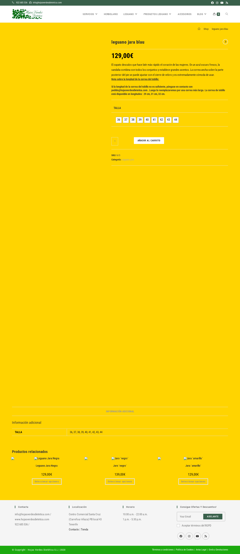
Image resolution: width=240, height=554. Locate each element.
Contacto (74, 529)
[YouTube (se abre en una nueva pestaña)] (222, 3)
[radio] (119, 120)
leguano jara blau (220, 29)
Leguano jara (128, 159)
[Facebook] (180, 536)
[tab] (120, 411)
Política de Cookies (185, 549)
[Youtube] (197, 536)
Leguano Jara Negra (47, 465)
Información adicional (120, 411)
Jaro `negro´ (120, 465)
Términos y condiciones (162, 549)
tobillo (145, 86)
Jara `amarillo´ (193, 465)
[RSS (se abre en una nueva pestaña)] (226, 3)
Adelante (213, 516)
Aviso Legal (201, 549)
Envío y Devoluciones (218, 549)
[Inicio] (199, 29)
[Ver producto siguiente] (225, 41)
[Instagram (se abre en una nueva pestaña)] (217, 3)
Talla (117, 108)
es (153, 86)
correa (134, 86)
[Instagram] (189, 536)
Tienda (84, 529)
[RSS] (205, 536)
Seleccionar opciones (47, 481)
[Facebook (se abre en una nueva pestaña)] (212, 3)
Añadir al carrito (149, 140)
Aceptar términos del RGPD (196, 525)
